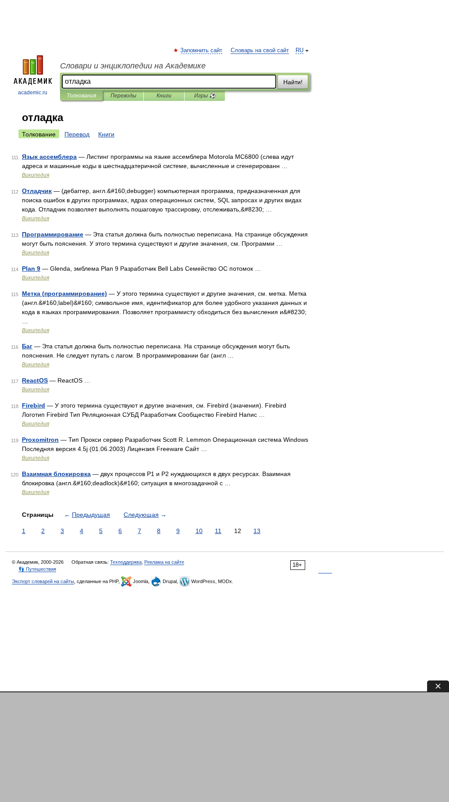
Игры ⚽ (205, 96)
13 (256, 530)
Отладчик (37, 190)
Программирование (52, 234)
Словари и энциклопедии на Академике (133, 65)
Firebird (33, 405)
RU (299, 50)
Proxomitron (40, 439)
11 (218, 530)
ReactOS (35, 380)
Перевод (76, 134)
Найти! (293, 82)
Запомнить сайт (201, 50)
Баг (27, 346)
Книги (164, 96)
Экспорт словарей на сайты (43, 581)
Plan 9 (31, 268)
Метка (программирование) (64, 293)
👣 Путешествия (37, 569)
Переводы (123, 96)
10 (199, 530)
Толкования (81, 96)
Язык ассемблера (49, 156)
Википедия (35, 175)
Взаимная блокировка (56, 473)
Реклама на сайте (164, 562)
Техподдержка (126, 562)
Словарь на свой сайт (260, 50)
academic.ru (32, 93)
